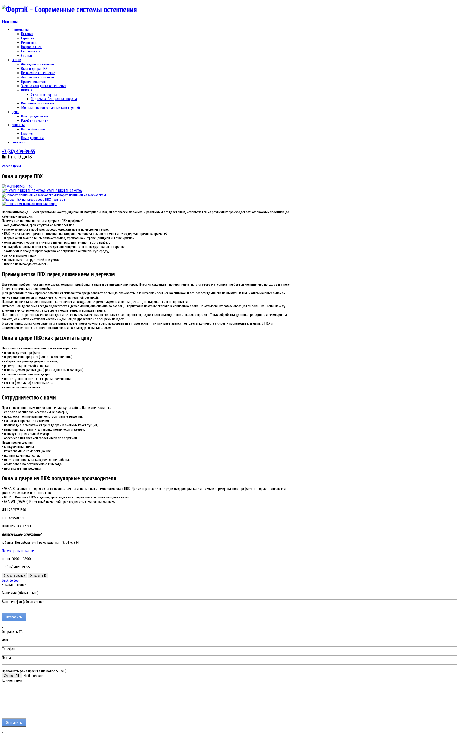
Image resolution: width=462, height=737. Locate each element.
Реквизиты (29, 42)
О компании (20, 29)
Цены (15, 112)
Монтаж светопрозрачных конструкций (50, 107)
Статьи (26, 55)
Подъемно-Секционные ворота (54, 99)
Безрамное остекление (38, 73)
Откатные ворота (44, 94)
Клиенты (18, 125)
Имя (5, 640)
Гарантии (27, 38)
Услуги (16, 60)
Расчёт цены (11, 166)
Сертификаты (31, 51)
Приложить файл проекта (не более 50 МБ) (34, 671)
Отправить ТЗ (38, 575)
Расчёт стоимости (34, 120)
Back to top (10, 580)
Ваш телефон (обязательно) (23, 602)
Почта (6, 658)
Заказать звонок (14, 575)
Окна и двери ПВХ (34, 68)
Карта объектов (33, 129)
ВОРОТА (27, 90)
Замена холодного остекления (43, 86)
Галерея (27, 133)
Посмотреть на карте (18, 551)
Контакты (19, 142)
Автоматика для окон (37, 77)
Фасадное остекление (37, 64)
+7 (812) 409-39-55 (18, 151)
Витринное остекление (38, 103)
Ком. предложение (35, 116)
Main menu (10, 21)
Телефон (8, 649)
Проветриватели (33, 81)
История (27, 34)
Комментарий (12, 680)
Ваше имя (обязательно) (20, 593)
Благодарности (32, 138)
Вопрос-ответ (31, 47)
